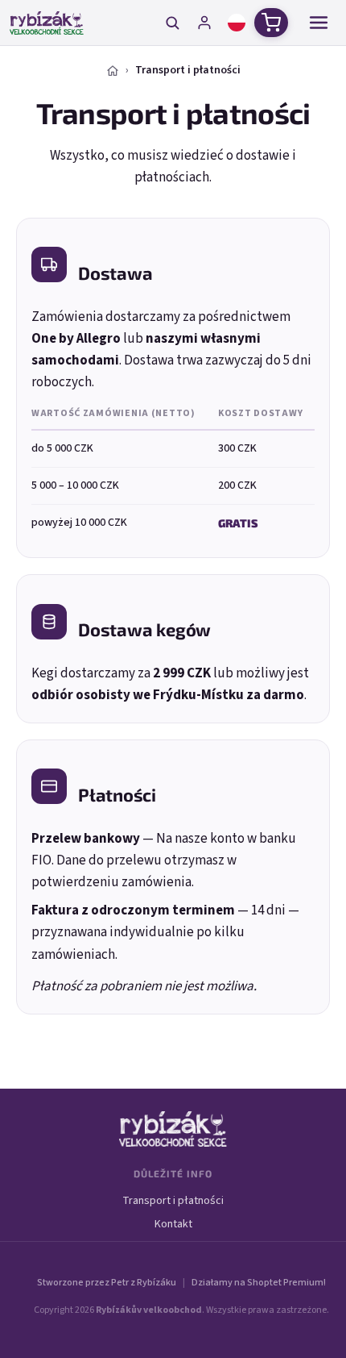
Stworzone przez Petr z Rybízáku (106, 1282)
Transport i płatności (173, 1201)
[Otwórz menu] (318, 22)
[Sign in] (204, 22)
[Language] (236, 22)
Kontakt (173, 1224)
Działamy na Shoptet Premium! (259, 1282)
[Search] (172, 22)
